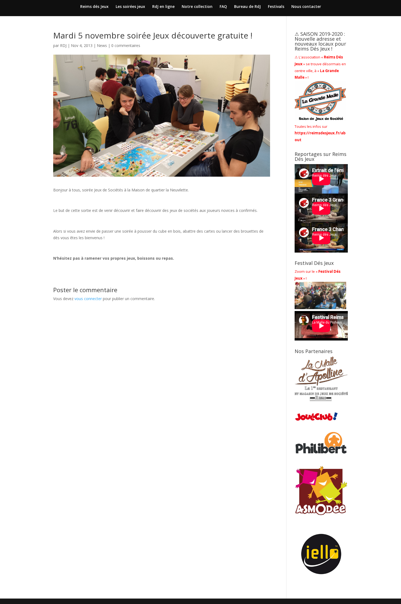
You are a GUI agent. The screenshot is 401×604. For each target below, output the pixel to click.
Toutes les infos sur (320, 133)
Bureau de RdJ (247, 7)
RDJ (63, 45)
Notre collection (197, 7)
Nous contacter (306, 7)
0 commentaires (125, 45)
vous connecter (88, 298)
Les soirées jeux (130, 7)
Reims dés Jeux (94, 7)
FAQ (223, 7)
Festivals (276, 7)
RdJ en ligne (163, 7)
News (102, 45)
